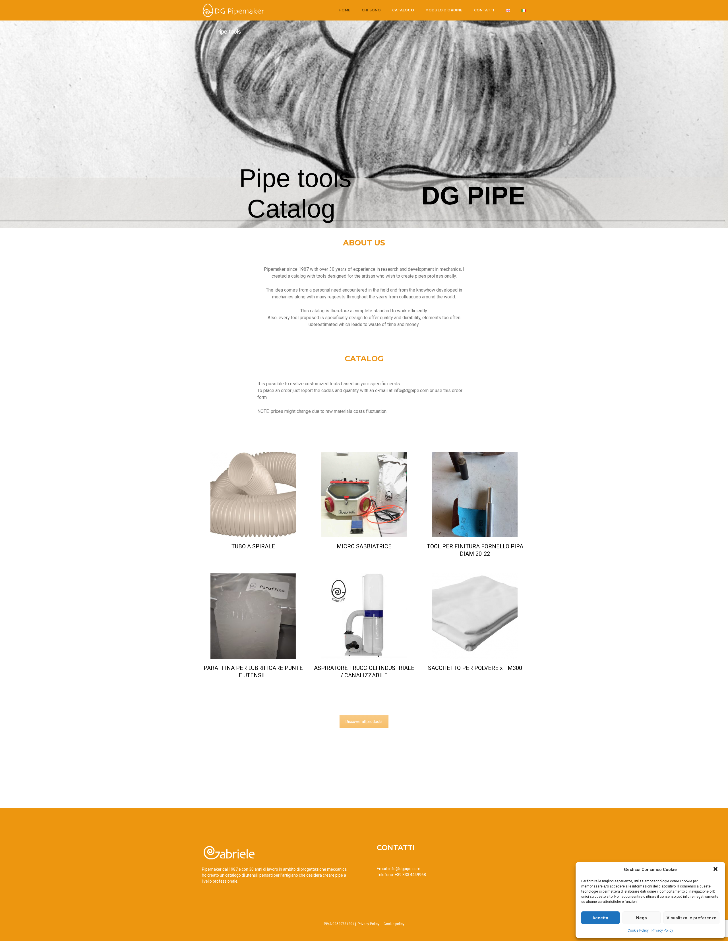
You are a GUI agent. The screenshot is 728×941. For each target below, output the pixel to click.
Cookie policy (394, 924)
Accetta (600, 918)
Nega (641, 918)
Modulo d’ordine (444, 10)
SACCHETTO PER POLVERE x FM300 (475, 668)
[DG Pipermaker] (233, 10)
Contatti (484, 10)
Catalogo (403, 10)
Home (344, 10)
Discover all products (364, 721)
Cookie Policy (638, 930)
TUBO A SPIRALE (253, 546)
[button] (716, 869)
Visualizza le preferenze (691, 918)
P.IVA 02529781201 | (340, 924)
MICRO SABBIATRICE (364, 546)
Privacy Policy (662, 930)
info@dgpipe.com (404, 868)
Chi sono (371, 10)
